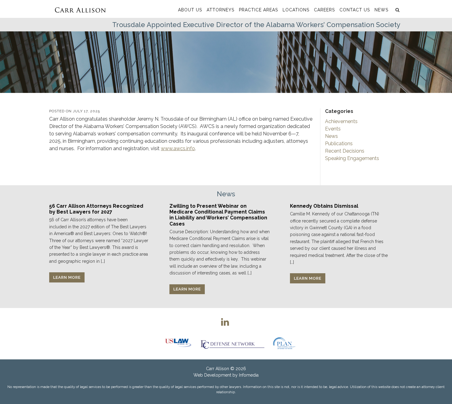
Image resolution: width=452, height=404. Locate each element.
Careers (324, 9)
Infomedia (249, 375)
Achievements (341, 121)
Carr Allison (217, 368)
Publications (339, 143)
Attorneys (220, 9)
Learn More (67, 277)
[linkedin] (225, 321)
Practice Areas (258, 9)
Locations (296, 9)
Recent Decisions (344, 151)
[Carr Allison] (80, 8)
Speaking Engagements (352, 158)
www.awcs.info (178, 148)
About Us (190, 9)
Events (333, 129)
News (381, 9)
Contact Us (354, 9)
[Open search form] (396, 10)
